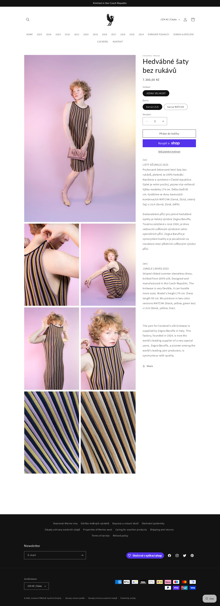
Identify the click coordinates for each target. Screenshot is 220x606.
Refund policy (120, 535)
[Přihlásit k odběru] (82, 555)
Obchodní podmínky (153, 523)
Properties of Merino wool (97, 529)
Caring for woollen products (131, 529)
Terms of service (101, 535)
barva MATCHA (175, 106)
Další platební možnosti (169, 151)
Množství (147, 114)
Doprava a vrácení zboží (125, 523)
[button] (28, 19)
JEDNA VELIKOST (156, 93)
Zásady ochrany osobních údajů (62, 529)
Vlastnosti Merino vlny (65, 523)
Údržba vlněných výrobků (95, 523)
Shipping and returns (162, 529)
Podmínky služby (128, 598)
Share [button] (150, 366)
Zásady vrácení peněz (75, 598)
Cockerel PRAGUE (39, 598)
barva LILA (152, 106)
